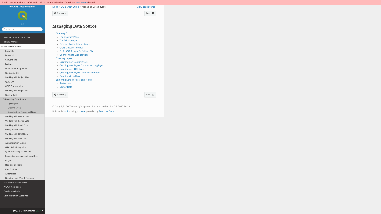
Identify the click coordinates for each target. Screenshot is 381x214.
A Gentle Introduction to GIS (16, 37)
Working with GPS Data (16, 138)
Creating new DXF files (71, 69)
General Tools (11, 95)
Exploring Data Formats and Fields (22, 112)
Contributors (11, 169)
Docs (55, 7)
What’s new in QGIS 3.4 (16, 68)
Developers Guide (11, 191)
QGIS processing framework (18, 152)
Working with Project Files (17, 77)
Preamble (9, 51)
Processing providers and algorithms (21, 156)
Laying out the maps (14, 130)
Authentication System (15, 143)
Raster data (65, 83)
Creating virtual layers (71, 76)
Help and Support (13, 165)
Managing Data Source (15, 99)
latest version (82, 2)
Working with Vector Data (17, 116)
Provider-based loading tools (74, 44)
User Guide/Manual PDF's (15, 182)
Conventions (11, 60)
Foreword (9, 55)
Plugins (8, 160)
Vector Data (66, 87)
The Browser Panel (69, 37)
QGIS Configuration (14, 86)
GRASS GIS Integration (15, 147)
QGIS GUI (9, 82)
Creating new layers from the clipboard (80, 72)
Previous (61, 13)
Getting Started (12, 73)
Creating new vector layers (74, 62)
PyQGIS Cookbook (12, 187)
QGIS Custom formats (71, 48)
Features (9, 64)
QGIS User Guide (70, 7)
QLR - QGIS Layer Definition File (76, 51)
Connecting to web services (74, 55)
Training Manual (10, 42)
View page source (146, 7)
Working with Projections (16, 90)
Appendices (10, 174)
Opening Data (13, 104)
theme (82, 111)
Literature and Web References (19, 178)
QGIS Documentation (23, 6)
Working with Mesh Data (16, 125)
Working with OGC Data (16, 134)
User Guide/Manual (12, 46)
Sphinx (66, 111)
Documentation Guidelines (15, 196)
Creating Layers (14, 108)
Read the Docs (106, 111)
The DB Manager (68, 40)
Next (149, 13)
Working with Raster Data (17, 121)
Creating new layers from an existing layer (81, 65)
